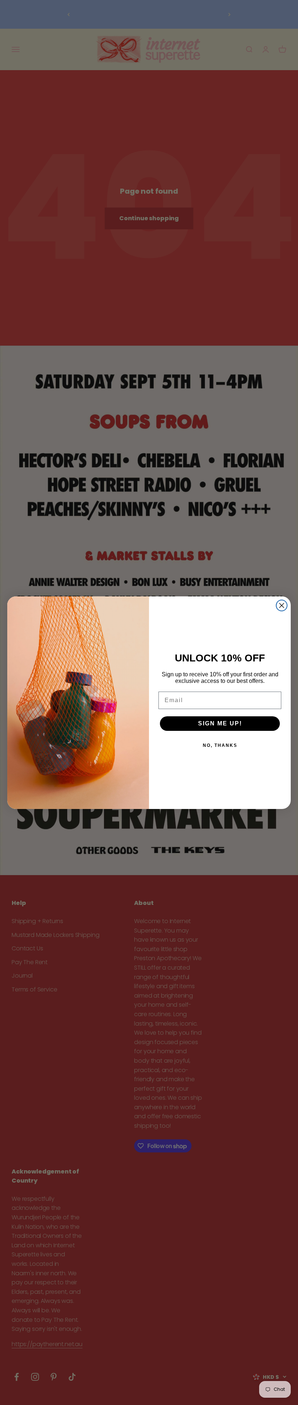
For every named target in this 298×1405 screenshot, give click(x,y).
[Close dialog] (281, 605)
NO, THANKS (220, 745)
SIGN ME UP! (220, 723)
